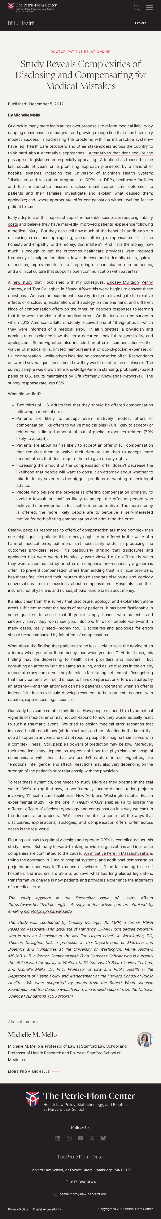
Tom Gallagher (45, 289)
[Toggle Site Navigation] (149, 7)
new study (22, 282)
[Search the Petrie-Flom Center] (136, 7)
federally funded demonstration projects (115, 788)
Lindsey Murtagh (123, 282)
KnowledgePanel (81, 369)
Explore (140, 23)
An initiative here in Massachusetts (116, 853)
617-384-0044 (83, 1182)
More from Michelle (29, 1072)
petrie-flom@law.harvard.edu (83, 1194)
